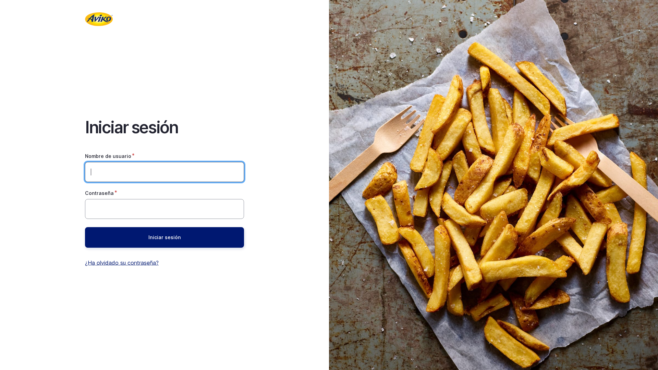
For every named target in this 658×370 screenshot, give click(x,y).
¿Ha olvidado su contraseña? (122, 262)
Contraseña (99, 193)
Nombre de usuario (108, 156)
